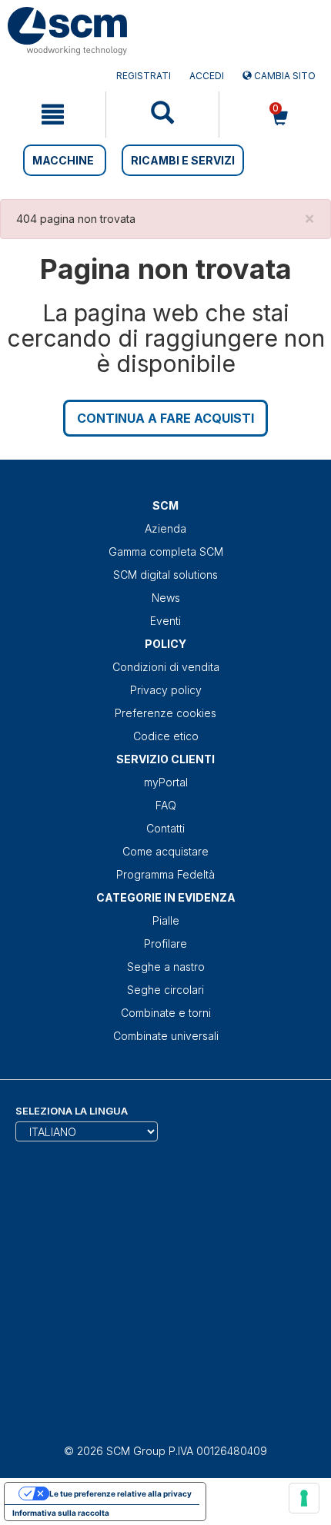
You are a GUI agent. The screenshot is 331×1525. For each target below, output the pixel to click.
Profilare (165, 943)
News (166, 597)
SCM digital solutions (165, 574)
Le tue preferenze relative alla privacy (120, 1493)
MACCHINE (63, 160)
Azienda (165, 528)
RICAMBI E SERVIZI (183, 160)
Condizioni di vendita (165, 666)
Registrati (143, 75)
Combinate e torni (166, 1012)
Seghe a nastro (166, 966)
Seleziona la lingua (71, 1111)
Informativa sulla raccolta (60, 1512)
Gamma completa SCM (166, 551)
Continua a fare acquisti (165, 418)
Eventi (165, 620)
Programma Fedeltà (165, 874)
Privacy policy (166, 689)
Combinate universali (166, 1035)
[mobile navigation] (52, 114)
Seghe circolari (165, 989)
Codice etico (166, 736)
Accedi (206, 75)
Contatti (165, 828)
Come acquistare (165, 851)
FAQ (165, 805)
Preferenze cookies (165, 712)
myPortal (166, 782)
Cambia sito (284, 75)
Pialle (165, 920)
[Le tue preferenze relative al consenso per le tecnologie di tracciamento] (304, 1498)
